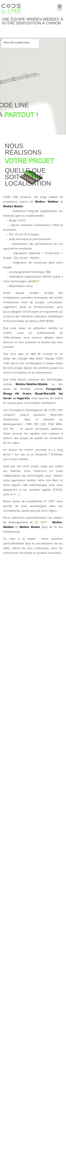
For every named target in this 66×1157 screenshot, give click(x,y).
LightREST (33, 281)
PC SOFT (49, 501)
